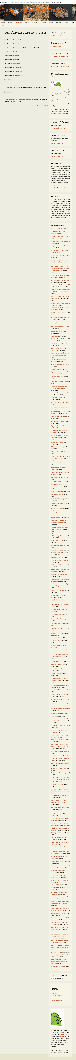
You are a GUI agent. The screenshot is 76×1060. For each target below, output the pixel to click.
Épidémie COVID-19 (57, 376)
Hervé (16, 56)
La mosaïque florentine (57, 255)
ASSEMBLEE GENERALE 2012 (60, 887)
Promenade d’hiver (56, 517)
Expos (66, 22)
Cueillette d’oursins (56, 952)
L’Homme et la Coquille (57, 628)
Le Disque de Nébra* (57, 784)
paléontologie (65, 1034)
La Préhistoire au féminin (58, 669)
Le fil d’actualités (56, 46)
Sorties (51, 22)
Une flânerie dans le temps (59, 402)
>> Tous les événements (58, 128)
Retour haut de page (42, 105)
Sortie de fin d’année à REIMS (60, 918)
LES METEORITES (56, 482)
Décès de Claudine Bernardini (60, 574)
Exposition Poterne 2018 (58, 426)
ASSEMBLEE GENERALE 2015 (60, 725)
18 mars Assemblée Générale (59, 560)
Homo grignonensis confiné (59, 364)
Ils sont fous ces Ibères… (58, 609)
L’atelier (27, 22)
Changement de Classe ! (12, 87)
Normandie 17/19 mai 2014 (59, 768)
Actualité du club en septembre (60, 604)
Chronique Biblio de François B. (60, 67)
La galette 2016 (55, 661)
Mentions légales (56, 36)
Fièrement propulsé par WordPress (9, 1057)
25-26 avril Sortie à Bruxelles (59, 381)
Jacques (17, 63)
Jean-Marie (18, 67)
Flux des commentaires (57, 997)
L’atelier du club (55, 229)
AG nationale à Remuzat (58, 477)
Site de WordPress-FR (57, 1000)
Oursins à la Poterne (57, 673)
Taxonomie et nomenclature (59, 503)
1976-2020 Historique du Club (60, 397)
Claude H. (18, 40)
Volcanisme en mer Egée (58, 416)
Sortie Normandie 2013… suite (60, 807)
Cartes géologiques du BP (58, 645)
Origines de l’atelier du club (59, 565)
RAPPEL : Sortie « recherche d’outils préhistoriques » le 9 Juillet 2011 (59, 936)
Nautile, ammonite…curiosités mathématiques (20, 99)
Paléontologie (18, 22)
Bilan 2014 (54, 756)
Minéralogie (34, 22)
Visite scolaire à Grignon (58, 312)
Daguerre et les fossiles (58, 508)
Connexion (54, 993)
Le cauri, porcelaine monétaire (60, 322)
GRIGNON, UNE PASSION (59, 343)
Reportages (59, 22)
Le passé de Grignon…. (58, 650)
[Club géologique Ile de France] (56, 84)
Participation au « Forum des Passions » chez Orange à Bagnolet (60, 746)
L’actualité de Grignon (57, 614)
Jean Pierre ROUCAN (57, 540)
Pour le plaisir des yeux (58, 833)
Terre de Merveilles (56, 751)
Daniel (17, 48)
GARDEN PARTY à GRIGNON (60, 880)
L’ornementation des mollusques (60, 241)
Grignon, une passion (57, 442)
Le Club (10, 22)
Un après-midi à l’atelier (58, 966)
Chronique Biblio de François (59, 339)
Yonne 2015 (54, 716)
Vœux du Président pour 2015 (60, 740)
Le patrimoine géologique (58, 463)
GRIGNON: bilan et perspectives (60, 708)
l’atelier (64, 1036)
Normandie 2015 (56, 713)
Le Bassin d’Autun (56, 690)
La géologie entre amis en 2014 (60, 795)
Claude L (17, 44)
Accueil (3, 22)
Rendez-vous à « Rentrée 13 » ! (60, 303)
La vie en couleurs (56, 640)
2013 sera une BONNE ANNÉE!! (60, 861)
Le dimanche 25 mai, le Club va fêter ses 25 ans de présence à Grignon (60, 779)
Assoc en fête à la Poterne (58, 590)
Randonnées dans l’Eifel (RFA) (60, 699)
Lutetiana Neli (55, 369)
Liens (2, 25)
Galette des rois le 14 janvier (59, 913)
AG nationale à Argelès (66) (59, 407)
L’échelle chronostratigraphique (60, 499)
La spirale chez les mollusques (60, 246)
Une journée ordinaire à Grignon (60, 545)
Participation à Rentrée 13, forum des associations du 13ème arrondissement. (60, 268)
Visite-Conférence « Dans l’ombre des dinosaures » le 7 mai (59, 961)
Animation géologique (57, 494)
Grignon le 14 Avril (56, 491)
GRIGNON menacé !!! (57, 664)
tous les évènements (57, 143)
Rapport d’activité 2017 (57, 513)
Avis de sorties (55, 885)
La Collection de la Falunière (59, 56)
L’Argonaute (54, 336)
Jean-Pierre (18, 75)
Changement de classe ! (58, 421)
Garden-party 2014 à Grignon (59, 773)
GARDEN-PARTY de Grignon (59, 619)
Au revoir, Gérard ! (56, 550)
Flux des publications (57, 995)
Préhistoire (43, 22)
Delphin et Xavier (20, 52)
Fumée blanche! (55, 557)
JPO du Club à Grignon (58, 451)
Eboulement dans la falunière (59, 623)
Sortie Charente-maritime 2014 (60, 763)
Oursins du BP (55, 633)
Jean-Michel (19, 71)
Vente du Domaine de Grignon (60, 326)
